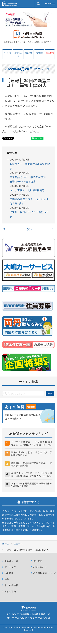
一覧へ (28, 229)
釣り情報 (9, 573)
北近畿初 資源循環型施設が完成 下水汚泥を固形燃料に (31, 464)
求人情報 (39, 52)
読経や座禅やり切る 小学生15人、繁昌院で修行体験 (31, 454)
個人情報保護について (44, 573)
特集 (7, 579)
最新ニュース (11, 560)
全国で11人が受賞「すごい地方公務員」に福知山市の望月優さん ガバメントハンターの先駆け (31, 475)
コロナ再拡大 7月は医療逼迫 (27, 190)
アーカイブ (7, 52)
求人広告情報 (11, 585)
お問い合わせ (18, 54)
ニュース (18, 543)
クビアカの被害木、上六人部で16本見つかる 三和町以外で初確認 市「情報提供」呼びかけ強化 (31, 444)
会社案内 (37, 560)
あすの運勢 (10, 591)
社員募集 (28, 52)
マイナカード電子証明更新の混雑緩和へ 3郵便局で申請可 (33, 485)
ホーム (5, 543)
